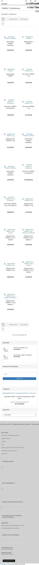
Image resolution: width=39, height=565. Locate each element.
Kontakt (3, 441)
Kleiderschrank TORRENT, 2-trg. (10, 139)
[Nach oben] (34, 562)
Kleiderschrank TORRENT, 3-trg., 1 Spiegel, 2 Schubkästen (28, 238)
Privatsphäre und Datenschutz (9, 450)
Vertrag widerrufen (9, 560)
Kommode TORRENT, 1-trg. (28, 107)
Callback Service (5, 438)
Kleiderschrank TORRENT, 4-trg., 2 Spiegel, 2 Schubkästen (10, 302)
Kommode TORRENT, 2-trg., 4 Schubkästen (10, 204)
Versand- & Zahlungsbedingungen (10, 435)
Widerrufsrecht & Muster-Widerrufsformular (12, 447)
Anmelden (19, 378)
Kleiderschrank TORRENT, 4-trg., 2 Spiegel (28, 270)
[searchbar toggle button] (27, 2)
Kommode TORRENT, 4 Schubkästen (10, 107)
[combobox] (13, 19)
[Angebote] (35, 389)
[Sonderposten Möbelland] (3, 2)
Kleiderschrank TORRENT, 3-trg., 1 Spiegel (10, 237)
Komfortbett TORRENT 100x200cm (28, 140)
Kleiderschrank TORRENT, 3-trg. (28, 204)
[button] (3, 19)
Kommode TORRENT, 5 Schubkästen (28, 172)
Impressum (4, 453)
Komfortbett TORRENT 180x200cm (10, 43)
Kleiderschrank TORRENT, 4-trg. (10, 269)
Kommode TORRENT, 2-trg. (28, 75)
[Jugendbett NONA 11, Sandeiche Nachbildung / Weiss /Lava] (19, 393)
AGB (2, 444)
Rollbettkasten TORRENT (28, 42)
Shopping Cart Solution (6, 564)
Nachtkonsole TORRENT (10, 75)
